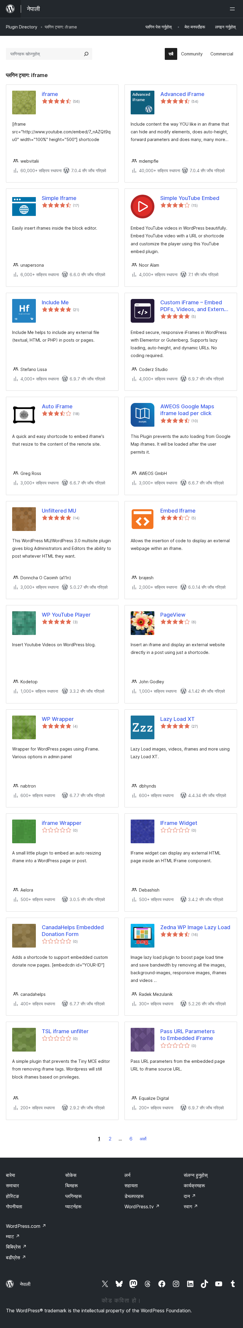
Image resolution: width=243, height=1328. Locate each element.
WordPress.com (26, 1226)
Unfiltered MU (59, 511)
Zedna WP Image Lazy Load (195, 927)
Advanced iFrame (182, 94)
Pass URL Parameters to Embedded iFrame (187, 1034)
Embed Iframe (178, 511)
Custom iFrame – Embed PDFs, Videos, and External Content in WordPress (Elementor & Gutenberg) (194, 306)
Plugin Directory (21, 26)
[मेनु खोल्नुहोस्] (233, 9)
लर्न (127, 1175)
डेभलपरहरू (134, 1196)
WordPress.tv (142, 1206)
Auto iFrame (57, 406)
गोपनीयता (14, 1206)
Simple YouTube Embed (189, 198)
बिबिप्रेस (16, 1247)
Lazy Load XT (177, 719)
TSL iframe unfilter (65, 1031)
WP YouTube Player (66, 615)
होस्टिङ (12, 1196)
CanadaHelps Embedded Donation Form (73, 930)
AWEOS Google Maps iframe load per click (187, 409)
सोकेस (70, 1175)
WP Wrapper (58, 719)
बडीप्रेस (16, 1257)
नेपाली (25, 1284)
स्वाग (191, 1206)
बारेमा (10, 1175)
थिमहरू (71, 1185)
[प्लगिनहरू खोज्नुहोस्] (86, 54)
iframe (50, 94)
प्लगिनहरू (73, 1196)
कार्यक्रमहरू (194, 1185)
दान (190, 1196)
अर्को (143, 1138)
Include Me (55, 302)
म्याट (13, 1236)
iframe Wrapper (61, 823)
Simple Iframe (59, 198)
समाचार (12, 1185)
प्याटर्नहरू (73, 1206)
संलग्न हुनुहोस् (196, 1175)
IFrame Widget (178, 823)
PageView (173, 615)
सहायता (131, 1185)
